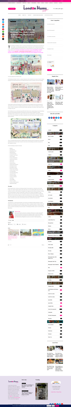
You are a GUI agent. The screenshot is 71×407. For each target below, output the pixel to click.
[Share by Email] (3, 39)
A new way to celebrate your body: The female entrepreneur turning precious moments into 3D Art (50, 105)
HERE (11, 396)
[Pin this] (3, 29)
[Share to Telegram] (3, 34)
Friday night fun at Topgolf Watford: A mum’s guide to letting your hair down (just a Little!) (59, 368)
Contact (29, 15)
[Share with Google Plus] (3, 24)
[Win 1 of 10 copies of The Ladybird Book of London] (26, 232)
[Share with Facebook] (3, 20)
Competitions (13, 21)
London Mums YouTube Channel (25, 51)
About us (24, 15)
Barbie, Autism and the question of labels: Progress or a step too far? (59, 89)
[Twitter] (11, 220)
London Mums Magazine (38, 15)
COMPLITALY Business (16, 404)
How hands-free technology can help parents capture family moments (50, 355)
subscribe (16, 51)
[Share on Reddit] (3, 37)
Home (19, 15)
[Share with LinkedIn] (3, 27)
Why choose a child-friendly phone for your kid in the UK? (59, 103)
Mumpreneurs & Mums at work (41, 385)
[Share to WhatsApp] (3, 32)
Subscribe (12, 8)
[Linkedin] (10, 220)
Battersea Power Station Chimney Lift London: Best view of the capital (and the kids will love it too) (50, 90)
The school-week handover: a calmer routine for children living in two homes (59, 355)
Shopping (23, 383)
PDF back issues (17, 397)
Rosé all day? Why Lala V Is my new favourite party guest (50, 368)
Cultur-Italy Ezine (49, 15)
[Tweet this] (3, 22)
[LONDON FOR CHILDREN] (38, 232)
